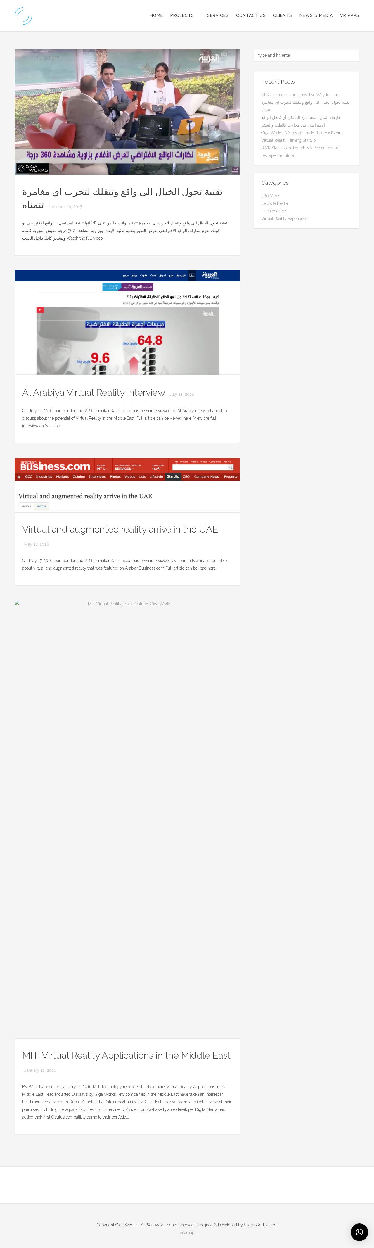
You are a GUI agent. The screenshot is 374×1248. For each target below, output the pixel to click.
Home (156, 15)
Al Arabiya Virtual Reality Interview (94, 392)
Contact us (251, 15)
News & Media (316, 15)
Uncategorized (274, 211)
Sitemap (187, 1232)
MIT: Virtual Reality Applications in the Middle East (126, 1055)
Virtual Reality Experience (284, 218)
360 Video (270, 195)
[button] (359, 1232)
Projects (182, 15)
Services (218, 15)
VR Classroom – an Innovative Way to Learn (301, 94)
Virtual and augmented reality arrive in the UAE (120, 529)
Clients (282, 15)
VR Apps (349, 15)
